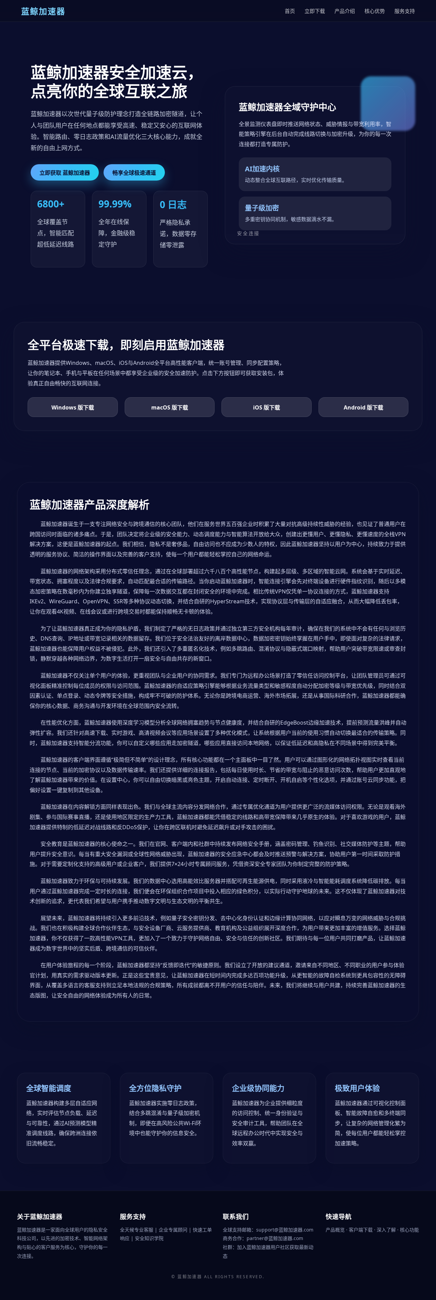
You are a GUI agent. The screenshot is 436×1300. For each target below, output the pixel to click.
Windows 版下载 (72, 407)
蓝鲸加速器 (189, 1277)
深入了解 (387, 1229)
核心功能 (409, 1229)
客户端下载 (361, 1229)
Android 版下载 (363, 407)
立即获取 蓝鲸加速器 (65, 172)
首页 (290, 10)
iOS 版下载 (266, 407)
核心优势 (374, 10)
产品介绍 (344, 10)
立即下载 (315, 10)
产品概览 (336, 1229)
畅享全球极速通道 (134, 172)
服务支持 (404, 10)
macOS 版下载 (169, 407)
